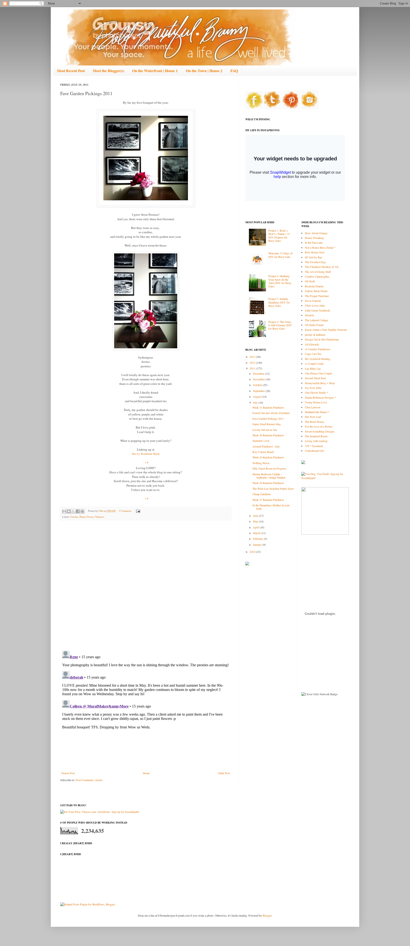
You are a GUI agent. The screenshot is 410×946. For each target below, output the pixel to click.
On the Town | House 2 (204, 70)
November (259, 379)
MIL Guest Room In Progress (269, 468)
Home (146, 773)
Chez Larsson (312, 407)
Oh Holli (310, 281)
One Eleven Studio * (316, 392)
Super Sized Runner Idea (266, 424)
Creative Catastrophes (317, 276)
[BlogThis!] (68, 511)
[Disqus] (145, 585)
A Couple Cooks (314, 363)
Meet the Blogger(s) (108, 70)
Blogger (267, 915)
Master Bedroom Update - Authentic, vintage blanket (268, 475)
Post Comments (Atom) (89, 780)
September (259, 391)
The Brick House (314, 422)
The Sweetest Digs (315, 262)
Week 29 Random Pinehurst (268, 457)
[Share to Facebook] (77, 511)
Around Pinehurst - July (266, 446)
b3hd (101, 511)
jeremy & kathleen (315, 334)
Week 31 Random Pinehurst (268, 407)
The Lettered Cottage (316, 320)
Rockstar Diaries (314, 286)
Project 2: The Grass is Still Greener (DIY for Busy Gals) (280, 325)
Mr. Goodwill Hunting (317, 359)
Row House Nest (314, 252)
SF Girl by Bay (313, 257)
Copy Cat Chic (313, 354)
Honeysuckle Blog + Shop (320, 383)
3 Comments (125, 511)
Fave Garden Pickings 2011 (268, 418)
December (259, 373)
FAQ (234, 70)
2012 (253, 362)
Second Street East (315, 378)
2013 (253, 357)
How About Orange (316, 233)
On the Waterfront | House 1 (155, 70)
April (256, 527)
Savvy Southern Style (146, 454)
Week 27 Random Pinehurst (268, 500)
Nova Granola (313, 301)
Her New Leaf (313, 417)
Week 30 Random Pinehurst (268, 435)
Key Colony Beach (263, 452)
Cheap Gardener (261, 494)
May (256, 521)
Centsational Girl (314, 450)
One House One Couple (318, 373)
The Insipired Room (316, 436)
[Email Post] (137, 511)
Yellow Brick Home (316, 291)
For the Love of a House (318, 426)
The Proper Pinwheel (317, 296)
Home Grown (86, 516)
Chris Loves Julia (315, 305)
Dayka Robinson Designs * (320, 397)
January (257, 544)
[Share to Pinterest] (82, 511)
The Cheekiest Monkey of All (321, 267)
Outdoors (99, 516)
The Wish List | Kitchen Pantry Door (273, 488)
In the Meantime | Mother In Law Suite (271, 506)
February (258, 539)
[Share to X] (73, 511)
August (257, 396)
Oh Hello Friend (314, 325)
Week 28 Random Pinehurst (268, 483)
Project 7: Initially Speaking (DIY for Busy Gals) (279, 302)
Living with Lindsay (316, 441)
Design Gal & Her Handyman (322, 339)
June (256, 515)
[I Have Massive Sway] (303, 463)
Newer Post (68, 773)
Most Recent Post (71, 70)
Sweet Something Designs (320, 431)
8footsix (309, 315)
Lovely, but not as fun (264, 430)
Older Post (224, 773)
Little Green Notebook (317, 310)
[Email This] (64, 511)
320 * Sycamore (314, 446)
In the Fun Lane (314, 242)
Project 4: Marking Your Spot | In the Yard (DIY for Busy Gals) (279, 281)
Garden (74, 516)
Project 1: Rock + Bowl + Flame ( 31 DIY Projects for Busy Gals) (279, 235)
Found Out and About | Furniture (271, 413)
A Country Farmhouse (317, 349)
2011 (253, 368)
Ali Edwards (312, 344)
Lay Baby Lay (313, 368)
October (258, 385)
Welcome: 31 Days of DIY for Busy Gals (280, 254)
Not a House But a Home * (320, 247)
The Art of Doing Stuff (318, 272)
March (257, 533)
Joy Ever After (313, 388)
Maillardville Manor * (317, 412)
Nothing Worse (261, 463)
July (255, 402)
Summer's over (260, 441)
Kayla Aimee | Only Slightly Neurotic (326, 329)
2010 (253, 552)
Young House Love (316, 402)
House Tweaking (314, 238)
